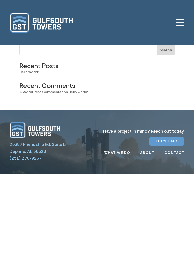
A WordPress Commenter (41, 92)
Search (166, 50)
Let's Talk (167, 141)
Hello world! (29, 72)
